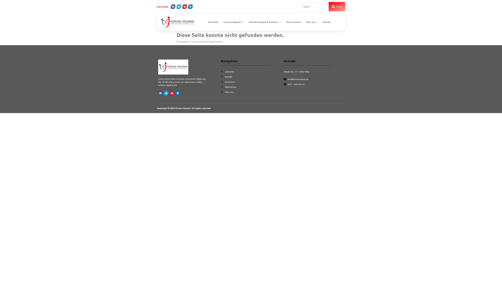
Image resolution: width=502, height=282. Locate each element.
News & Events (293, 22)
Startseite (213, 22)
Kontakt (327, 22)
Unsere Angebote (232, 22)
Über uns (310, 22)
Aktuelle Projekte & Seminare (263, 22)
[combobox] (314, 6)
